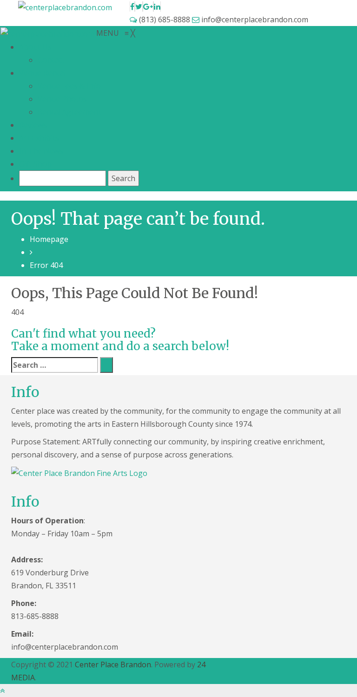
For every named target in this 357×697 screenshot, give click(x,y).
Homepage (49, 239)
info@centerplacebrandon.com (253, 19)
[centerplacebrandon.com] (48, 33)
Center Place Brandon (113, 664)
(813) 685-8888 (164, 19)
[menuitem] (35, 47)
